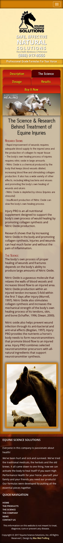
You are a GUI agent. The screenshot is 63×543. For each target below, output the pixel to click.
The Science (46, 73)
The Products (10, 506)
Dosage (17, 81)
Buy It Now (31, 89)
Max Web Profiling (41, 538)
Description (17, 73)
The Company (10, 512)
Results (46, 81)
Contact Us (9, 519)
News (6, 516)
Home (6, 502)
